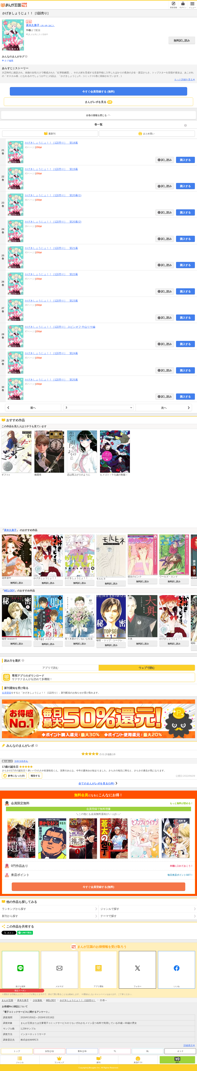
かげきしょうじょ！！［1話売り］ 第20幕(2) (53, 221)
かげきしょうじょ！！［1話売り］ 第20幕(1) (53, 195)
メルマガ (59, 986)
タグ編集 (8, 60)
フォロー (137, 986)
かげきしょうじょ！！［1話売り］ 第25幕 (51, 379)
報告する (35, 775)
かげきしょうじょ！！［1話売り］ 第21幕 (51, 248)
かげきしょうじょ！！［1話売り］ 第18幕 (51, 142)
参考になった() (16, 775)
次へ (164, 407)
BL (147, 1051)
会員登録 (6, 692)
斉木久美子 (40, 25)
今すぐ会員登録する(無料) (98, 886)
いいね (176, 986)
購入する (185, 159)
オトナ (180, 1051)
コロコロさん (21, 761)
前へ (33, 407)
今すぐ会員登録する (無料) (98, 91)
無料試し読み (182, 40)
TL (115, 1051)
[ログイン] (183, 3)
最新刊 (51, 133)
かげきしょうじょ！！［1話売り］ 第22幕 (51, 274)
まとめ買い (148, 133)
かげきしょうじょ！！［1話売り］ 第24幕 (51, 353)
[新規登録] (173, 3)
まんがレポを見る (98, 101)
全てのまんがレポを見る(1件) (96, 783)
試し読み (166, 159)
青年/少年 (82, 1051)
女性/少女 (49, 1051)
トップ (17, 1051)
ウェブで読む (147, 667)
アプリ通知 (98, 986)
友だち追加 (20, 986)
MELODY (9, 590)
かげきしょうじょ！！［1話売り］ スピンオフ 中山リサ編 (60, 326)
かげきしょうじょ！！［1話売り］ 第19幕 (51, 169)
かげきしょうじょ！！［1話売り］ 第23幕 (51, 300)
